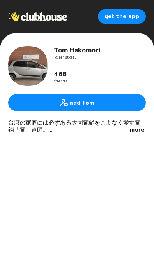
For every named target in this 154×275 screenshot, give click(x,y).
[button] (137, 130)
